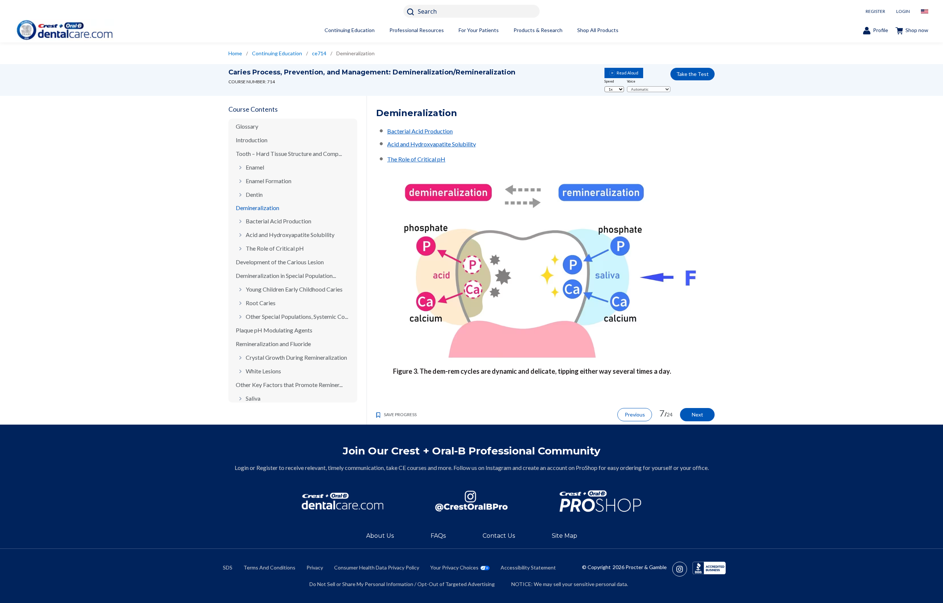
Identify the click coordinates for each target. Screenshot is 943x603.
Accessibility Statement (528, 567)
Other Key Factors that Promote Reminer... (289, 384)
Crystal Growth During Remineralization (296, 357)
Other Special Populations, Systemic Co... (297, 316)
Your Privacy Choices (454, 567)
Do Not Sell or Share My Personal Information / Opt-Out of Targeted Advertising (402, 584)
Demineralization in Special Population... (286, 275)
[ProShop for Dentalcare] (600, 501)
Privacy (314, 567)
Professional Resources (416, 30)
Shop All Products (597, 30)
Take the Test (692, 74)
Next (697, 414)
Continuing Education (350, 30)
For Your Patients (479, 30)
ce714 (319, 53)
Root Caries (261, 302)
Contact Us (499, 535)
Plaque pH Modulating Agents (274, 330)
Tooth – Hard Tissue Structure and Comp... (289, 153)
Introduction (251, 139)
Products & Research (537, 30)
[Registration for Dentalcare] (342, 501)
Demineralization (257, 207)
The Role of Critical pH (275, 248)
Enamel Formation (268, 180)
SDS (227, 567)
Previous (635, 414)
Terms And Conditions (269, 567)
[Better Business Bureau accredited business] (709, 569)
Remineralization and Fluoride (273, 343)
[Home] (64, 30)
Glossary (247, 126)
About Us (380, 535)
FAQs (438, 535)
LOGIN (903, 11)
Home (235, 53)
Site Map (564, 535)
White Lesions (263, 370)
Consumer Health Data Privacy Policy (376, 567)
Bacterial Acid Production (278, 220)
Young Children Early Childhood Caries (294, 289)
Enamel (255, 167)
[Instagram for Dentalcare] (471, 501)
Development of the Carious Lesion (280, 261)
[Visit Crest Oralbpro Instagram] (682, 569)
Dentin (254, 194)
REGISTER (875, 11)
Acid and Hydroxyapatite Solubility (290, 234)
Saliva (253, 398)
